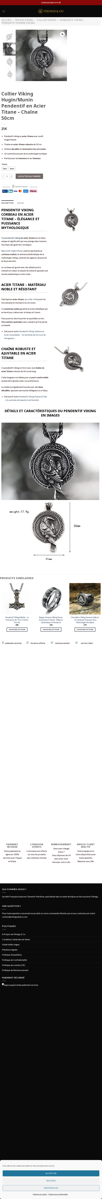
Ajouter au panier (29, 176)
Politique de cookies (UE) (13, 965)
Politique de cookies (40, 1194)
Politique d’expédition (12, 954)
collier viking (33, 299)
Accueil (6, 20)
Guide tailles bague (10, 944)
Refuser (51, 1180)
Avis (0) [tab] (20, 203)
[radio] (5, 169)
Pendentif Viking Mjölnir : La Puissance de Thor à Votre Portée (17, 619)
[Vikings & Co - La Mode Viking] (51, 11)
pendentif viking (12, 238)
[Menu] (3, 11)
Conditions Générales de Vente (16, 939)
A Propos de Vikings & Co (13, 934)
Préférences (51, 1188)
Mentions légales (10, 949)
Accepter (51, 1173)
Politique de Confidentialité (58, 1194)
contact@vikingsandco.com (14, 916)
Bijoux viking (24, 20)
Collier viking (46, 20)
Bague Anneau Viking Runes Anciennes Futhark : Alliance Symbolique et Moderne (51, 619)
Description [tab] (7, 203)
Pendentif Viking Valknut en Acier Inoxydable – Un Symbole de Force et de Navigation (25, 334)
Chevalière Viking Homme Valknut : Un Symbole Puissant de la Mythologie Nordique (85, 619)
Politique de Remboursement (15, 970)
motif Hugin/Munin (14, 250)
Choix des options (17, 629)
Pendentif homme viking (18, 22)
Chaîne (4, 164)
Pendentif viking (71, 20)
